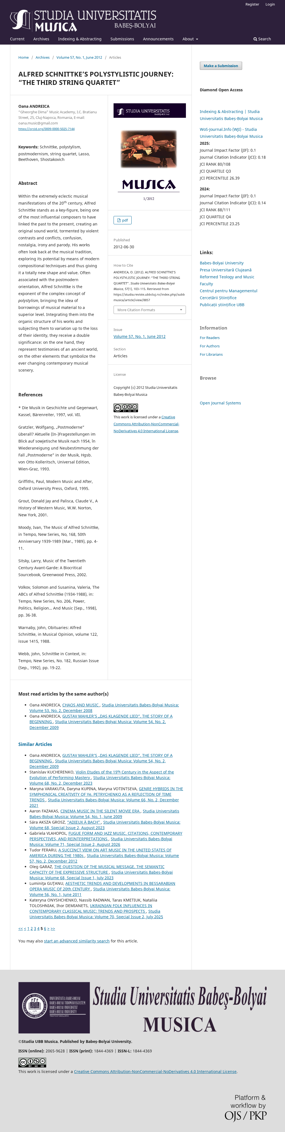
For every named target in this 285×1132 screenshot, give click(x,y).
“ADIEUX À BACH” (84, 822)
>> (53, 928)
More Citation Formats (136, 309)
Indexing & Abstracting (80, 38)
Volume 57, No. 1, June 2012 (79, 57)
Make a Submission (221, 65)
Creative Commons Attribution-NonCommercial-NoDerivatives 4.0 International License (146, 423)
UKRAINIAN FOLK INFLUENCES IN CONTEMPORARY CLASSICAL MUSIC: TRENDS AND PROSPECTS (91, 908)
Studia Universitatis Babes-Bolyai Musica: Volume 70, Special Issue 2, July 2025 (96, 913)
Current (17, 38)
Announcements (158, 38)
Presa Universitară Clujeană (226, 269)
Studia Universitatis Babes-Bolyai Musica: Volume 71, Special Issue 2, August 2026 (101, 841)
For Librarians (211, 354)
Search (264, 38)
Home (23, 57)
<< (20, 928)
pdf (124, 220)
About (189, 38)
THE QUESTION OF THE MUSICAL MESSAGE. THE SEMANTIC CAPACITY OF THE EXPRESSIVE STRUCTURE (97, 869)
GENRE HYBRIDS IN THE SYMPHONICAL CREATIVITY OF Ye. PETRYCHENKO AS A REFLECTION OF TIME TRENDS (106, 794)
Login (270, 4)
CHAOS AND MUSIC (81, 705)
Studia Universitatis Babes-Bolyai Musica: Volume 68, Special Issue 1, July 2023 (101, 875)
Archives (41, 38)
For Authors (210, 345)
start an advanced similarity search (77, 941)
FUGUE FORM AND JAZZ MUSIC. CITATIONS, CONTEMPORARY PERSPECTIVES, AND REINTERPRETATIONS (106, 836)
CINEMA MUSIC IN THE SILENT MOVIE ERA (100, 811)
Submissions (122, 38)
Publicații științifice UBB (222, 304)
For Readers (210, 337)
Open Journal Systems (220, 403)
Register (252, 4)
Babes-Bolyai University (222, 263)
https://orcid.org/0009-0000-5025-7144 (46, 129)
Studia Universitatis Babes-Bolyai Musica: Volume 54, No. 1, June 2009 (104, 813)
